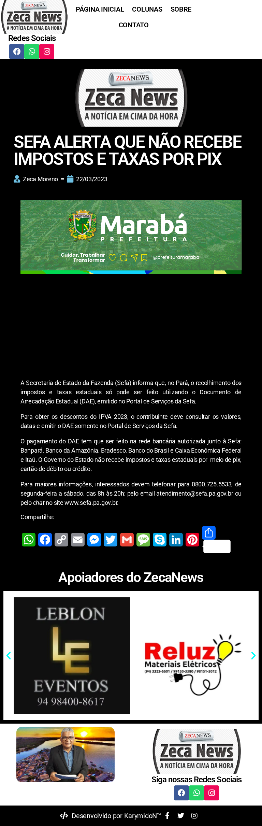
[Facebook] (16, 51)
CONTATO (134, 25)
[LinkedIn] (176, 539)
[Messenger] (94, 539)
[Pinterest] (192, 539)
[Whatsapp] (31, 51)
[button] (8, 656)
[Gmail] (127, 539)
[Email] (78, 539)
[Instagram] (46, 51)
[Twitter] (110, 539)
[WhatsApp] (28, 539)
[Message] (143, 539)
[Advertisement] (131, 327)
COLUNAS (147, 9)
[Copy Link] (61, 539)
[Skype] (159, 539)
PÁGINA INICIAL (100, 9)
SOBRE (181, 9)
